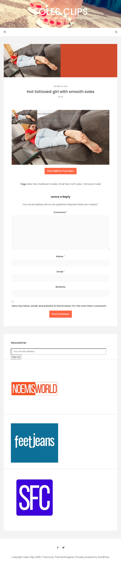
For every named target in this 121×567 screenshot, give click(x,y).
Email (61, 271)
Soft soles (76, 184)
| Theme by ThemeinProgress (57, 557)
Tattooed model (92, 184)
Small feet (64, 184)
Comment (60, 212)
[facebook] (57, 547)
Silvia (60, 97)
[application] (60, 137)
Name (60, 256)
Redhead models (48, 184)
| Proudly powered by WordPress (91, 557)
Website (60, 286)
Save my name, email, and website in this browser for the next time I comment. (59, 305)
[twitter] (63, 547)
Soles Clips (60, 12)
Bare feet (32, 184)
